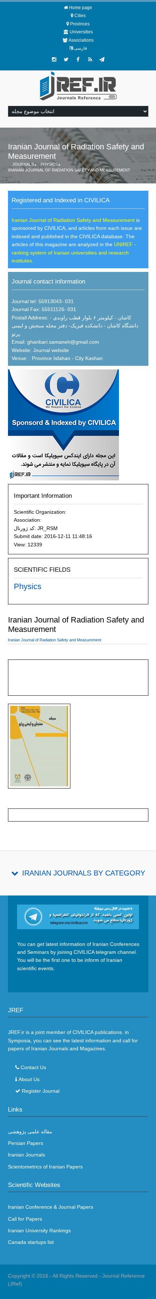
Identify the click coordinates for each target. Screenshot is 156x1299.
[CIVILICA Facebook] (78, 59)
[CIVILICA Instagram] (54, 59)
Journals (23, 164)
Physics (49, 164)
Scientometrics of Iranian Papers (45, 1167)
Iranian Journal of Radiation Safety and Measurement (69, 170)
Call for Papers (25, 1219)
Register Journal (40, 1091)
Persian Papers (25, 1143)
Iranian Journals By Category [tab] (83, 873)
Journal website (51, 350)
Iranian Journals (26, 1155)
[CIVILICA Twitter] (66, 59)
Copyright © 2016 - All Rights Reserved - (55, 1276)
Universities (81, 31)
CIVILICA (83, 1032)
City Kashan (89, 358)
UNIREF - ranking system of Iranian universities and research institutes (74, 252)
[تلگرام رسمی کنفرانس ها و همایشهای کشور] (102, 59)
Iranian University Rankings (39, 1230)
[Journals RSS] (90, 59)
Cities (80, 15)
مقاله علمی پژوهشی (30, 1131)
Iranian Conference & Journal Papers (50, 1207)
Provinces (80, 23)
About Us (29, 1079)
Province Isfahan (50, 358)
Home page (80, 7)
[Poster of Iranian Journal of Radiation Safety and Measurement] (39, 747)
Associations (81, 40)
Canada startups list (31, 1242)
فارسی (80, 48)
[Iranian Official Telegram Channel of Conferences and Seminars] (78, 916)
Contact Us (33, 1067)
